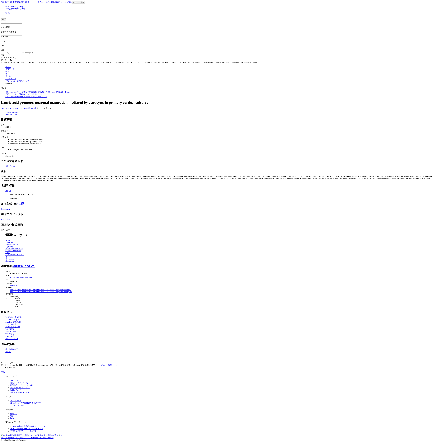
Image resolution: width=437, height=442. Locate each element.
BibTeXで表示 (11, 331)
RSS (11, 416)
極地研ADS (208, 62)
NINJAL (95, 62)
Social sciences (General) (14, 255)
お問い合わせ (15, 390)
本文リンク (5, 55)
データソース (6, 60)
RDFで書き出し (11, 324)
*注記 (20, 203)
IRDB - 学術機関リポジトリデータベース (26, 429)
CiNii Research (15, 401)
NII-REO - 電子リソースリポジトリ (24, 431)
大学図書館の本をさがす (15, 9)
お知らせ (13, 414)
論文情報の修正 (11, 349)
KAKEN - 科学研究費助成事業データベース (27, 426)
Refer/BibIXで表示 (12, 327)
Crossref (21, 62)
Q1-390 (8, 257)
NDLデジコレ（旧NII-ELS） (61, 62)
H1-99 (7, 240)
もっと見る (5, 209)
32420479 (13, 286)
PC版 (3, 372)
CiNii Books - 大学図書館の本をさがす (25, 403)
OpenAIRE (235, 62)
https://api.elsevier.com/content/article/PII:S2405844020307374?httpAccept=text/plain (41, 292)
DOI (2, 46)
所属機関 (4, 37)
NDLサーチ (42, 62)
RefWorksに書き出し (13, 317)
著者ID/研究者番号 (8, 32)
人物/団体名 (5, 27)
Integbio (173, 62)
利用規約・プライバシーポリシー (23, 385)
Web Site (8, 108)
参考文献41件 (30, 108)
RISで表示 (9, 329)
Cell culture (9, 259)
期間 (3, 50)
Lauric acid (9, 242)
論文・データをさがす (14, 7)
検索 (82, 2)
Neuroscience (10, 261)
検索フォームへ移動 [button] (63, 2)
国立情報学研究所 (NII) (19, 392)
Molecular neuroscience (14, 249)
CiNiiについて (15, 380)
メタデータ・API (17, 405)
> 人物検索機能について (19, 81)
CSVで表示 (10, 336)
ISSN (3, 41)
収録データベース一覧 (19, 383)
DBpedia (147, 62)
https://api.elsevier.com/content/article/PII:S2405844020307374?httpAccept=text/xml (40, 290)
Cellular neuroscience (13, 251)
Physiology (9, 247)
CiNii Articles (106, 62)
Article (7, 253)
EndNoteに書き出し (13, 320)
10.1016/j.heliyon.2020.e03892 (21, 277)
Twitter (12, 418)
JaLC (5, 62)
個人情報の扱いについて (20, 388)
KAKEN (157, 62)
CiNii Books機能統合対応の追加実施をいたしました (26, 97)
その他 (8, 352)
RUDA (78, 62)
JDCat (86, 62)
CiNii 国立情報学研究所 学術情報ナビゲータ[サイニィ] (23, 2)
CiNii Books (119, 62)
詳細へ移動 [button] (50, 2)
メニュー (76, 2)
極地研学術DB (221, 62)
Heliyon (8, 191)
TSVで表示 (9, 334)
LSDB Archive (195, 62)
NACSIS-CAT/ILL (133, 62)
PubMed (183, 62)
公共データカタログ (250, 62)
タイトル (4, 22)
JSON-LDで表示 (11, 339)
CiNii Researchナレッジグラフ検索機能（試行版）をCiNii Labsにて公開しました (37, 92)
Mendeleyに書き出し (13, 322)
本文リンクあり (9, 58)
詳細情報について (24, 266)
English (8, 13)
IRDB (13, 62)
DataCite (30, 62)
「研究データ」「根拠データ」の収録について (24, 94)
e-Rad (165, 62)
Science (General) (11, 244)
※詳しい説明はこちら (110, 365)
